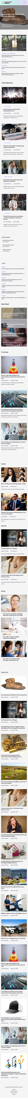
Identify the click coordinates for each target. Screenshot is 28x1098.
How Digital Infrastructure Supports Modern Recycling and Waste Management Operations (13, 727)
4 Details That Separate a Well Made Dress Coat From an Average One (13, 513)
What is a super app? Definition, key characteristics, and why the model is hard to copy (13, 377)
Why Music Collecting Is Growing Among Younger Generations (13, 146)
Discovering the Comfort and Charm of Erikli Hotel (13, 268)
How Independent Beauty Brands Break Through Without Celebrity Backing (12, 74)
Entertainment (7, 106)
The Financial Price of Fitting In (9, 548)
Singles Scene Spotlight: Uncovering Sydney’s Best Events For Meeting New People (13, 292)
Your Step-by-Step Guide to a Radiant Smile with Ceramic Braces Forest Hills (13, 614)
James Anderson (5, 19)
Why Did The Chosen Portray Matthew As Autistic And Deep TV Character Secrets (13, 217)
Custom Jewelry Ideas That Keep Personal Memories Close (13, 68)
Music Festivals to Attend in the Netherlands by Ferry (11, 110)
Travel (4, 267)
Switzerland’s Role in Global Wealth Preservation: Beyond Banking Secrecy (13, 56)
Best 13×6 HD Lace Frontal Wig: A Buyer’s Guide (13, 484)
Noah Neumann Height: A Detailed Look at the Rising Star (13, 334)
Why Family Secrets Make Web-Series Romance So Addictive (13, 180)
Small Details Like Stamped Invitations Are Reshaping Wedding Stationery (12, 862)
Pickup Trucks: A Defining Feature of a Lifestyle (13, 938)
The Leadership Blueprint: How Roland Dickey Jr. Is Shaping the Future (13, 274)
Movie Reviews (7, 213)
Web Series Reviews (8, 176)
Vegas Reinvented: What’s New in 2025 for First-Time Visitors (14, 286)
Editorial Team (14, 1091)
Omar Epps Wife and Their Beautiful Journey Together (14, 325)
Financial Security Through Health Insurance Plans (12, 887)
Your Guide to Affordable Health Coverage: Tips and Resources (11, 659)
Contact (14, 1094)
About (14, 1089)
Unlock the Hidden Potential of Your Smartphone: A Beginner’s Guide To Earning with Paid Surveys (13, 1074)
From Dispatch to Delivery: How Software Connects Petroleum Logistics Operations (12, 410)
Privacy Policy (14, 1092)
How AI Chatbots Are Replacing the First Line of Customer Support (13, 442)
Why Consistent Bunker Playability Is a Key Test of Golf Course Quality (14, 62)
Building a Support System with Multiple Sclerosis (14, 913)
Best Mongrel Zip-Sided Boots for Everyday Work (13, 15)
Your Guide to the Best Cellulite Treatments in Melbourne (11, 637)
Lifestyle (4, 65)
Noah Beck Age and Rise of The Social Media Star (12, 343)
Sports (4, 59)
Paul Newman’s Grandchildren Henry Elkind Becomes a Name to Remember (14, 315)
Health (4, 71)
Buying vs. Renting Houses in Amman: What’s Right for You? (14, 298)
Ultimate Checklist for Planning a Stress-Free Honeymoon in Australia (12, 280)
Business (4, 12)
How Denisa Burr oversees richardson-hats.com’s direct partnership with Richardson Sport (13, 1019)
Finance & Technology (8, 53)
